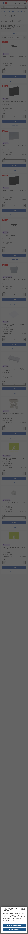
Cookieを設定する (14, 929)
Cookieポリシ (6, 920)
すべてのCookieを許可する (14, 926)
